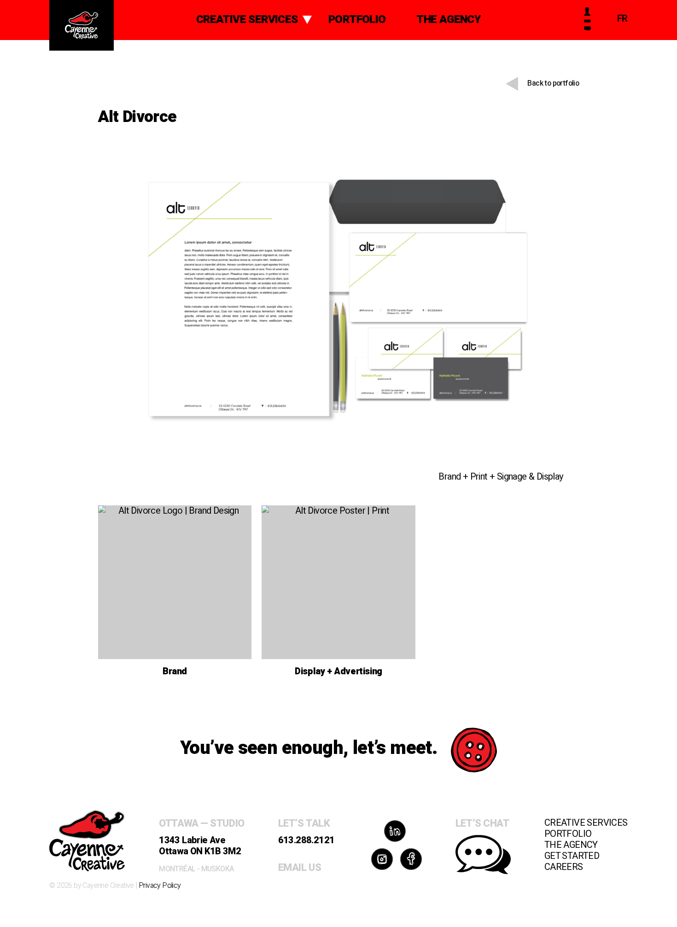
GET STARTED (571, 856)
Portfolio (357, 20)
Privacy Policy (160, 885)
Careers (563, 867)
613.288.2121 (306, 840)
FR (622, 18)
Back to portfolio (553, 83)
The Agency (448, 20)
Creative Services (247, 20)
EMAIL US (299, 867)
